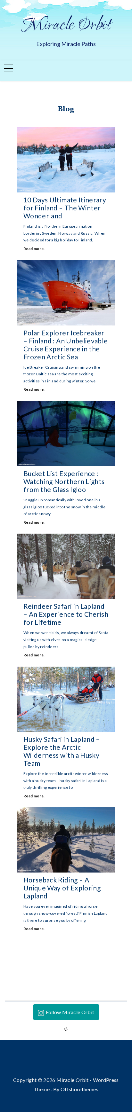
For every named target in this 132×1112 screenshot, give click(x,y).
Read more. (34, 248)
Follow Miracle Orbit (70, 1012)
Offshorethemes (79, 1089)
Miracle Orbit (66, 25)
